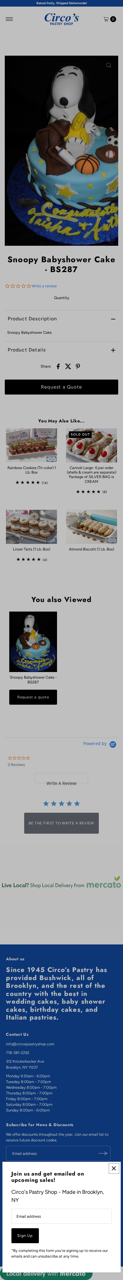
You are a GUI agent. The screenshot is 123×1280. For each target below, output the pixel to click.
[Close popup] (114, 1168)
